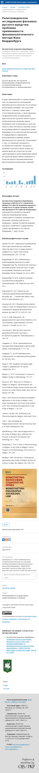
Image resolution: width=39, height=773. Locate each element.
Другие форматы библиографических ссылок (17, 576)
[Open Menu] (2, 2)
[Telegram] (9, 539)
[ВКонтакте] (3, 539)
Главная (5, 7)
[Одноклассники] (6, 539)
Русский (6, 689)
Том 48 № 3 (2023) (24, 7)
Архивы (12, 7)
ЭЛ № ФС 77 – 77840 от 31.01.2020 (18, 701)
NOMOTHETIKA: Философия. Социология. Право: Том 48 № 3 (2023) (21, 650)
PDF (6, 525)
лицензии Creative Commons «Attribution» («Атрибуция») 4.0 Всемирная (19, 619)
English (5, 685)
